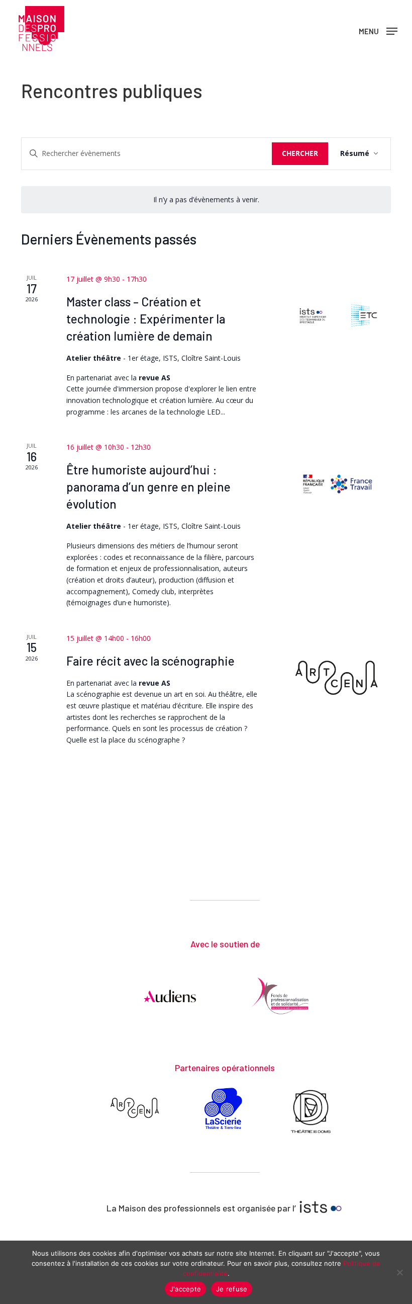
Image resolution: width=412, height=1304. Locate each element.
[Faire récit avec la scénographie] (337, 677)
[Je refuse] (399, 1272)
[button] (378, 30)
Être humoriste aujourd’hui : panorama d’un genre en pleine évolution (148, 486)
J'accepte (185, 1289)
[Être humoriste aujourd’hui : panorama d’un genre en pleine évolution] (337, 484)
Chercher (300, 153)
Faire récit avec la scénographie (150, 661)
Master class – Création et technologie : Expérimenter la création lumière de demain (145, 318)
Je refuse (231, 1289)
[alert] (206, 200)
